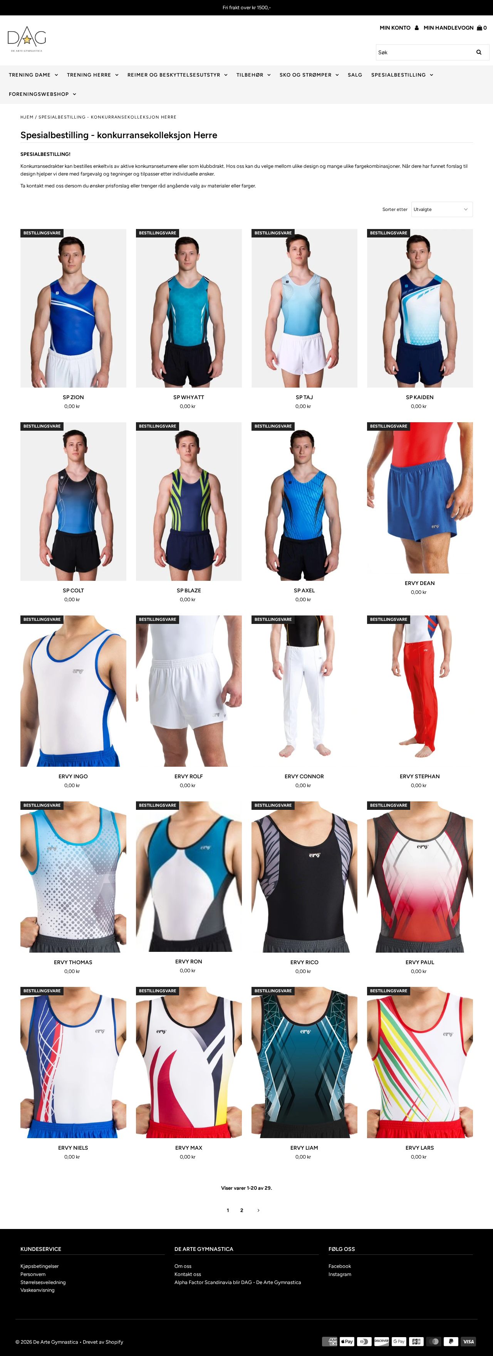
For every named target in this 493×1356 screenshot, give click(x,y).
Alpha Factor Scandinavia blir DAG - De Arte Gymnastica (237, 1282)
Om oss (182, 1266)
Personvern (32, 1274)
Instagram (340, 1274)
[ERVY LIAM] (304, 1062)
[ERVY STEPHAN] (420, 691)
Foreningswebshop (39, 94)
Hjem (27, 117)
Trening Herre (89, 75)
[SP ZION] (73, 308)
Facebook (340, 1266)
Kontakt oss (187, 1274)
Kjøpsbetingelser (39, 1266)
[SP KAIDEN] (420, 308)
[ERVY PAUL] (420, 877)
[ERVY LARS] (420, 1062)
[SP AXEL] (304, 501)
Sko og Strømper (306, 75)
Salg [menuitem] (355, 75)
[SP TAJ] (304, 308)
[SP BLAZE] (189, 501)
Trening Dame (30, 75)
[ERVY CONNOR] (304, 691)
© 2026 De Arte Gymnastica (46, 1342)
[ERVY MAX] (189, 1062)
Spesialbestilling (398, 75)
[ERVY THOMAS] (73, 877)
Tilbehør (249, 75)
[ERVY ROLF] (189, 691)
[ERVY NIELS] (73, 1062)
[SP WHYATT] (189, 308)
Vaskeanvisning (37, 1290)
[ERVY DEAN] (420, 497)
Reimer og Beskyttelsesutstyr (173, 75)
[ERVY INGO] (73, 691)
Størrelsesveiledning (43, 1282)
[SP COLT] (73, 501)
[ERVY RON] (189, 876)
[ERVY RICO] (304, 877)
